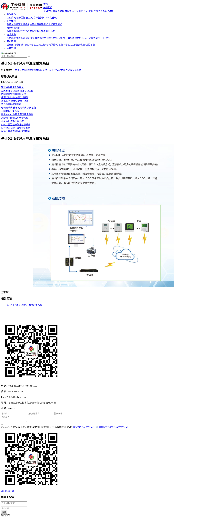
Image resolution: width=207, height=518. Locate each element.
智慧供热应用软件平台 (18, 31)
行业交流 (105, 38)
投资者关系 (99, 11)
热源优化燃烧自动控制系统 (14, 97)
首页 (45, 4)
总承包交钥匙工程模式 (18, 24)
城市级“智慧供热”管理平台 (20, 45)
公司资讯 (11, 17)
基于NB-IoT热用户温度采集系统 (65, 70)
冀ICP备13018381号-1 (83, 427)
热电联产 (5, 101)
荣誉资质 (69, 11)
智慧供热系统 (13, 28)
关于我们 (47, 7)
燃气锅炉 (24, 101)
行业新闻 (39, 17)
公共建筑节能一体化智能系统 (15, 128)
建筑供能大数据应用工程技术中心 (43, 38)
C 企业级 (29, 91)
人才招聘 (11, 48)
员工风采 (30, 17)
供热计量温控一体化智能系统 (15, 124)
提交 (4, 512)
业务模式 (11, 21)
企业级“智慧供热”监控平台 (81, 45)
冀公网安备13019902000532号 (113, 427)
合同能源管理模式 (39, 24)
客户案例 (11, 41)
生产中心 (88, 11)
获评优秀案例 (93, 38)
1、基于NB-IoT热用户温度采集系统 (24, 305)
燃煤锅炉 (15, 101)
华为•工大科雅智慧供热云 (73, 38)
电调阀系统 (6, 107)
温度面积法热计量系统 (12, 121)
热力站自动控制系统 (11, 104)
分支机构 (78, 11)
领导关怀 (20, 17)
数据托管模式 (55, 24)
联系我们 (109, 11)
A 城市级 (5, 91)
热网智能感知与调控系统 (42, 31)
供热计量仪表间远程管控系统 (15, 131)
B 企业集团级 (17, 91)
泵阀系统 (31, 107)
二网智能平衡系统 (10, 111)
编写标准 (20, 38)
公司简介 (47, 11)
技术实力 (11, 34)
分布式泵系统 (19, 107)
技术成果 (11, 38)
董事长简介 (58, 11)
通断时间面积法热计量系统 (14, 118)
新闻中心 (11, 14)
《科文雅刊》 (52, 17)
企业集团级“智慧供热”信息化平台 (51, 45)
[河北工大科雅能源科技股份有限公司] (22, 6)
